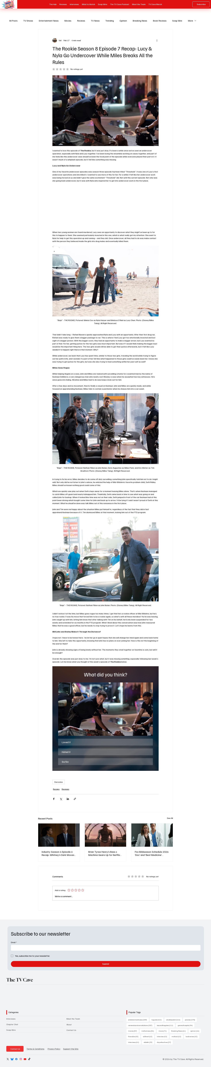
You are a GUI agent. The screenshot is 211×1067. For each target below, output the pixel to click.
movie (163, 1031)
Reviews (81, 20)
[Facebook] (16, 1059)
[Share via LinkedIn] (67, 798)
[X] (7, 1059)
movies (133, 1031)
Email (14, 942)
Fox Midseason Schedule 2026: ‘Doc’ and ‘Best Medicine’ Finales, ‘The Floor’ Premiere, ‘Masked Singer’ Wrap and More (152, 853)
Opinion (123, 20)
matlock (177, 1036)
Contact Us (71, 1030)
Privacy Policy (54, 1048)
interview (163, 1036)
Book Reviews (160, 20)
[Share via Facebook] (53, 798)
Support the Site (70, 1048)
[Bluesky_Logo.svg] (12, 1059)
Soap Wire (177, 20)
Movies (67, 20)
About (69, 1024)
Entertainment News (49, 20)
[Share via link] (74, 798)
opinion (195, 1031)
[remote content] (105, 206)
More (190, 20)
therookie (58, 782)
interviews (134, 1042)
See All (170, 818)
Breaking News (140, 20)
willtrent (148, 1036)
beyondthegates (166, 1025)
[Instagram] (20, 1059)
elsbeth (149, 1042)
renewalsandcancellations (141, 1025)
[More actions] (157, 40)
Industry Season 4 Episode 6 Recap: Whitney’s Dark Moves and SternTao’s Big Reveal (58, 853)
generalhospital (186, 1025)
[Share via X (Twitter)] (60, 798)
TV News (95, 20)
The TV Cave (19, 980)
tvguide (157, 1020)
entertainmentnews (138, 1020)
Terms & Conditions (35, 1048)
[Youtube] (25, 1059)
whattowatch (174, 1020)
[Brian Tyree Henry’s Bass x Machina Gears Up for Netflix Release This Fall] (105, 835)
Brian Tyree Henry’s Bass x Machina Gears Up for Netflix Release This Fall (104, 853)
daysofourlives (165, 1042)
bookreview (192, 1036)
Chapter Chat (12, 1024)
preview (191, 1020)
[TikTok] (29, 1059)
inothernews (149, 1031)
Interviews (11, 1019)
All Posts (13, 20)
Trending (109, 20)
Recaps (56, 789)
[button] (105, 709)
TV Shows (28, 20)
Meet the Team (73, 1019)
